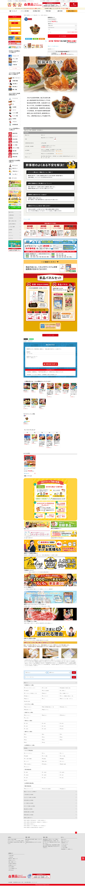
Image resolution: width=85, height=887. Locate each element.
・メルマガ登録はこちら (12, 868)
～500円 (26, 772)
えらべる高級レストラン (65, 693)
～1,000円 (44, 772)
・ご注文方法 (10, 857)
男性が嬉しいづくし (28, 709)
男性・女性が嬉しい (28, 764)
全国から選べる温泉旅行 (47, 788)
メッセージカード (51, 27)
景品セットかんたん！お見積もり (30, 791)
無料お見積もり (72, 11)
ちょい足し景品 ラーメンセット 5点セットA (58, 392)
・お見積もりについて (12, 865)
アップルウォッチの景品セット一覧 (30, 693)
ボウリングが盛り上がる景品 (29, 806)
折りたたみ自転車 (46, 690)
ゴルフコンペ (27, 766)
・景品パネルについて (65, 841)
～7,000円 (38, 820)
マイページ (11, 235)
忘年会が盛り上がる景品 (28, 800)
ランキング (14, 11)
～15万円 (44, 728)
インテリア (27, 761)
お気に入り (65, 5)
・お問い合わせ (11, 870)
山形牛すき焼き (27, 701)
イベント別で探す (25, 11)
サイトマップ (34, 882)
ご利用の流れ (11, 215)
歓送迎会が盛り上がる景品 (29, 811)
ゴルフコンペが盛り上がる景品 (30, 797)
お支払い (9, 837)
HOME (25, 15)
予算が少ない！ (63, 715)
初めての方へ (11, 212)
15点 (43, 737)
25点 (26, 739)
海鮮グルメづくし (46, 709)
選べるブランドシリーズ (29, 788)
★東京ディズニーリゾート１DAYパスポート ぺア (27, 442)
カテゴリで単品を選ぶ (34, 15)
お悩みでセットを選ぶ (29, 712)
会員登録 (10, 229)
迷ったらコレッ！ (28, 715)
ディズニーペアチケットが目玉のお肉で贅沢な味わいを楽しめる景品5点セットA (42, 443)
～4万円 (44, 723)
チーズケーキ (33, 406)
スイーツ (62, 753)
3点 (25, 734)
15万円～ (62, 728)
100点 (44, 742)
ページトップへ (76, 833)
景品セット (26, 682)
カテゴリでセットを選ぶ (29, 704)
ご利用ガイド (10, 853)
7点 (61, 734)
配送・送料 (28, 837)
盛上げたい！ (45, 715)
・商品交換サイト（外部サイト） (67, 849)
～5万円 (62, 723)
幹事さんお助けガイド (28, 817)
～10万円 (26, 728)
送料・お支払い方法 (12, 220)
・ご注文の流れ (11, 855)
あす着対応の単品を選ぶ (29, 783)
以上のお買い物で (57, 8)
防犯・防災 (44, 761)
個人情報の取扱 (28, 882)
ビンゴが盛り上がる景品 (28, 803)
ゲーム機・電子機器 (28, 758)
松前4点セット (26, 422)
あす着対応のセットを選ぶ (30, 745)
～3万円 (26, 723)
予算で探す (48, 11)
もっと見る (15, 68)
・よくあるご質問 (64, 847)
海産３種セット (26, 390)
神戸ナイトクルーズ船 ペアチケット (67, 698)
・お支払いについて (11, 860)
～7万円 (44, 726)
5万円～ (26, 780)
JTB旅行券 (27, 690)
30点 (43, 739)
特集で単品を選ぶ (33, 822)
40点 (61, 739)
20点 (61, 737)
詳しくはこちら (59, 153)
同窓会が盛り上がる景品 (28, 814)
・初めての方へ (63, 839)
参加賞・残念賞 (63, 764)
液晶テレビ (27, 698)
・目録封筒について (64, 842)
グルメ (39, 15)
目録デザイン (50, 23)
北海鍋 (32, 390)
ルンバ (44, 698)
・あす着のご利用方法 (12, 863)
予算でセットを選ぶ (28, 720)
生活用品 (44, 758)
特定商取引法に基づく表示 (18, 882)
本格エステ (44, 693)
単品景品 (28, 15)
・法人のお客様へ (11, 866)
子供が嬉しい (45, 764)
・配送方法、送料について (13, 858)
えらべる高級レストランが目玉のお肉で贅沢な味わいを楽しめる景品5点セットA (50, 393)
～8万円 (62, 726)
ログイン (10, 232)
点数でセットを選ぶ (28, 731)
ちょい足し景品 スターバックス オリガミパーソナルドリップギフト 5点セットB (73, 393)
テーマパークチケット (28, 753)
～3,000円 (62, 772)
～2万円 (26, 777)
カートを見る (73, 5)
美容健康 (62, 758)
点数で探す (60, 11)
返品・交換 (45, 837)
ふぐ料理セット (63, 690)
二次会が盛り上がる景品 (28, 794)
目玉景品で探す (36, 11)
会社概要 (10, 882)
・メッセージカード (64, 844)
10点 (26, 737)
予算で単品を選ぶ (28, 769)
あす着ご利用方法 (12, 223)
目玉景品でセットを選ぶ (29, 685)
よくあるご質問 (12, 226)
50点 (26, 742)
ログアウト (11, 238)
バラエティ (62, 761)
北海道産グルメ (63, 788)
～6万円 (26, 726)
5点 (43, 734)
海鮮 (42, 15)
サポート (62, 837)
